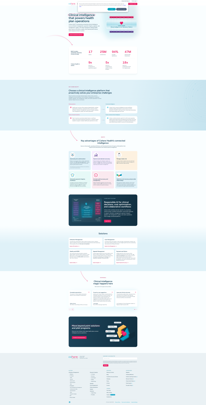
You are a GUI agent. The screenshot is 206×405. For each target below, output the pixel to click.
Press (108, 381)
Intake (71, 377)
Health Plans (93, 392)
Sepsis (92, 379)
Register (128, 372)
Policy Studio (72, 397)
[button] (73, 309)
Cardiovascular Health (73, 389)
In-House (71, 375)
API (70, 395)
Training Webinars (130, 374)
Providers (93, 394)
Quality (91, 389)
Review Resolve (72, 382)
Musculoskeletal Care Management (76, 387)
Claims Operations (94, 387)
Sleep (71, 392)
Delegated (72, 385)
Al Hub (108, 383)
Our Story (109, 390)
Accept (111, 9)
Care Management (94, 385)
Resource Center (110, 372)
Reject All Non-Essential (121, 9)
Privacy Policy (117, 402)
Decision (71, 379)
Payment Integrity (94, 372)
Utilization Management (74, 372)
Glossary (108, 378)
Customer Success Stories (112, 376)
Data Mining (93, 381)
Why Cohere (109, 392)
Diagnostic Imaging (73, 393)
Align (71, 384)
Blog (108, 374)
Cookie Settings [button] (134, 402)
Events (108, 385)
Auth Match (93, 377)
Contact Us (109, 397)
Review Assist (72, 380)
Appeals (91, 383)
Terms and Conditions (126, 402)
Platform (71, 374)
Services (93, 376)
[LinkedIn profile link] (69, 402)
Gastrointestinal (72, 390)
